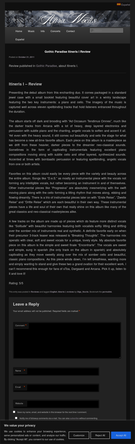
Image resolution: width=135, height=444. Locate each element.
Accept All (121, 435)
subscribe (74, 418)
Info (43, 31)
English (53, 291)
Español (125, 4)
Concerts (55, 31)
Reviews (35, 291)
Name (20, 370)
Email (20, 387)
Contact (70, 31)
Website (19, 403)
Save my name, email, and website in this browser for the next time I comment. (52, 412)
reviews (70, 291)
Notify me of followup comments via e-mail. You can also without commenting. (58, 418)
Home (18, 31)
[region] (67, 432)
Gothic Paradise (46, 65)
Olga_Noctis (83, 291)
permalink (107, 291)
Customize (78, 435)
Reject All (100, 435)
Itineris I (62, 291)
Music (31, 31)
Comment (21, 325)
